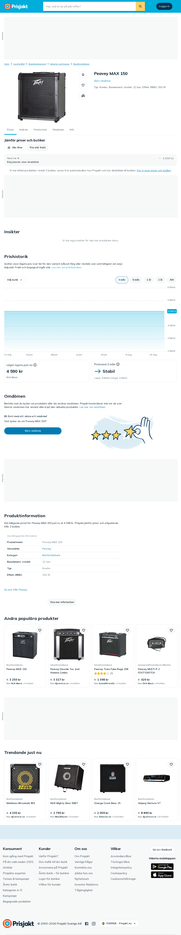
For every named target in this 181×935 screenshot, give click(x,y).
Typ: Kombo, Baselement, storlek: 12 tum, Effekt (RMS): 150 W (130, 87)
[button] (83, 75)
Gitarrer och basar (59, 64)
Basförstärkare (81, 64)
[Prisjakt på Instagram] (94, 923)
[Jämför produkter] (83, 96)
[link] (25, 655)
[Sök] (140, 6)
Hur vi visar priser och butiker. (154, 170)
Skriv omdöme (102, 80)
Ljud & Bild (19, 64)
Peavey (46, 548)
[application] (90, 321)
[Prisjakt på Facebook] (86, 923)
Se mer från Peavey (15, 589)
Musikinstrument (37, 64)
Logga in (164, 6)
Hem (6, 64)
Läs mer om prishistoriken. (67, 267)
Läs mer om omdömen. (93, 407)
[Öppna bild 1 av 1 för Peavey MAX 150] (41, 97)
